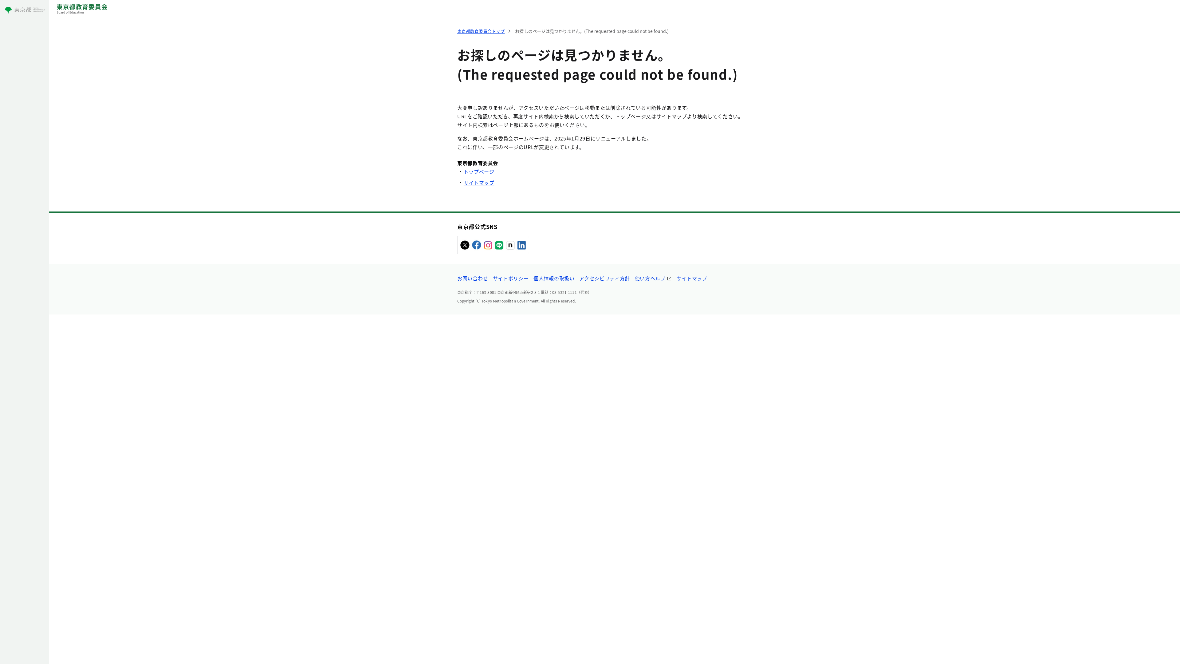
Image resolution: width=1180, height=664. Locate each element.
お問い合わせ (472, 278)
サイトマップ (479, 182)
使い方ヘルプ (650, 278)
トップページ (479, 171)
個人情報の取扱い (553, 278)
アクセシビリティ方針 (604, 278)
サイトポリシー (511, 278)
